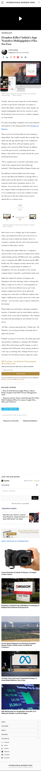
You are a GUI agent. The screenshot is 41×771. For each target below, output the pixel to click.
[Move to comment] (25, 57)
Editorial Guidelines (30, 421)
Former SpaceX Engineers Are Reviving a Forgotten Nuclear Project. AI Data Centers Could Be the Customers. (18, 645)
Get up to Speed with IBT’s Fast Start (28, 530)
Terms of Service (8, 379)
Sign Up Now (11, 533)
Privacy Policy (20, 379)
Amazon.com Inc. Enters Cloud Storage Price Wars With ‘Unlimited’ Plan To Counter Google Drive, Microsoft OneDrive (20, 400)
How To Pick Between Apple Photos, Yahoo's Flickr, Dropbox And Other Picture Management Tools (19, 393)
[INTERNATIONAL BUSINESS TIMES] (20, 3)
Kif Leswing (14, 50)
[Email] (21, 57)
